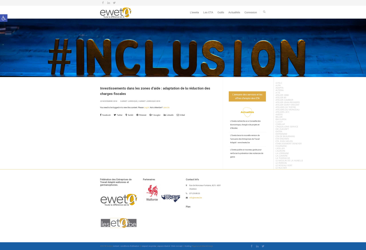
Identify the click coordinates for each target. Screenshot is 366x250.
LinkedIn (170, 115)
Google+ (157, 115)
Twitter (119, 115)
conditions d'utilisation (129, 246)
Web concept (176, 246)
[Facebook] (103, 3)
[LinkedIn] (109, 3)
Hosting (188, 246)
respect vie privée (149, 246)
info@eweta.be (195, 198)
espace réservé (163, 246)
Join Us (166, 107)
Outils (220, 12)
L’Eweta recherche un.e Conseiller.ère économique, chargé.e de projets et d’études (245, 124)
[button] (3, 18)
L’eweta (194, 12)
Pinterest (142, 115)
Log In (146, 107)
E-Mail (182, 115)
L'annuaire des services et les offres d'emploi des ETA (247, 96)
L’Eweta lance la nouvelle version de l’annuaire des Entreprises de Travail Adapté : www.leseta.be (245, 138)
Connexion (250, 12)
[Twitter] (114, 3)
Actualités (234, 12)
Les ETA (208, 12)
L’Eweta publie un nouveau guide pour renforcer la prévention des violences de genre (246, 153)
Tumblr (130, 115)
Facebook (106, 115)
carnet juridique (128, 101)
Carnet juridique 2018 (149, 101)
